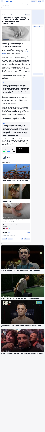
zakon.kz (26, 51)
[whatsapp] (4, 152)
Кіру (29, 232)
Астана (4, 53)
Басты (3, 11)
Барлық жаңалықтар (10, 11)
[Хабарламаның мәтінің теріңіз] (16, 235)
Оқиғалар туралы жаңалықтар (21, 11)
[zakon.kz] (8, 1)
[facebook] (9, 152)
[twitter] (14, 152)
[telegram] (7, 152)
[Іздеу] (43, 1)
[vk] (12, 152)
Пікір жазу (27, 238)
